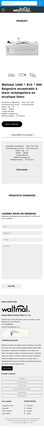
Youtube (29, 411)
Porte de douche (22, 382)
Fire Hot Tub (22, 385)
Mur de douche (22, 396)
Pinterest (29, 408)
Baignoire (22, 378)
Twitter (28, 413)
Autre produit (22, 392)
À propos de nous (7, 405)
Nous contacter (11, 124)
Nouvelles (5, 408)
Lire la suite (7, 368)
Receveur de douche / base (22, 389)
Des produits (6, 413)
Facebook (29, 405)
